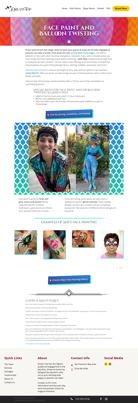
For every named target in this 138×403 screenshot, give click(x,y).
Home (64, 8)
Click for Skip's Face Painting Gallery (70, 280)
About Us (8, 378)
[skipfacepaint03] (83, 247)
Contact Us (9, 382)
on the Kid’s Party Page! (82, 53)
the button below (38, 70)
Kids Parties (75, 8)
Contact (100, 8)
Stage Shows (89, 8)
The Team (9, 364)
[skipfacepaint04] (112, 257)
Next (121, 268)
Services (8, 367)
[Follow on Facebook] (105, 364)
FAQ (108, 8)
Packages (8, 371)
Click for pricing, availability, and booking (70, 114)
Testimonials (10, 375)
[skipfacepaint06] (54, 258)
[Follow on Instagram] (110, 364)
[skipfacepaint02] (25, 254)
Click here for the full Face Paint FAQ (37, 344)
